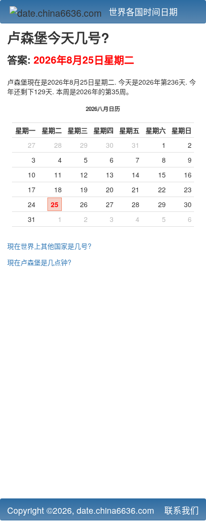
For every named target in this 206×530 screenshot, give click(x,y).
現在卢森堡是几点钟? (39, 262)
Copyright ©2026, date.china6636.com (80, 510)
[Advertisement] (103, 386)
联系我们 (181, 510)
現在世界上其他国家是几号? (49, 246)
